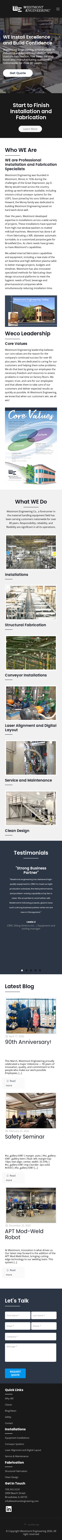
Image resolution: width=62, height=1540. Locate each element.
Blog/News (10, 1410)
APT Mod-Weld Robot (24, 1234)
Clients (8, 1404)
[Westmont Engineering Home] (31, 9)
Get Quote (18, 73)
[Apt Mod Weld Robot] (31, 1205)
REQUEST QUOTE (15, 1373)
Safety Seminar (25, 1136)
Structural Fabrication (16, 1471)
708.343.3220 (12, 1489)
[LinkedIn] (8, 1511)
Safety (8, 1416)
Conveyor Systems (14, 1443)
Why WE (9, 1398)
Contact (9, 1423)
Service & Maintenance (16, 1456)
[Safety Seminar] (31, 1110)
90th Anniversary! (28, 1042)
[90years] (31, 1016)
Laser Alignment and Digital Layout (23, 1450)
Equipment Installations (17, 1437)
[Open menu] (57, 8)
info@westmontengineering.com (22, 1500)
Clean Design (11, 1477)
